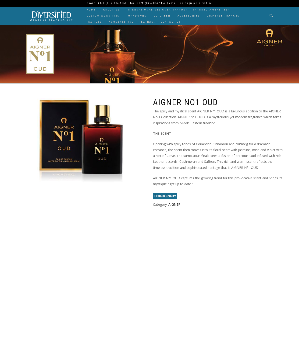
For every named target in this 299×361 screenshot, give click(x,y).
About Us (111, 9)
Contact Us (170, 21)
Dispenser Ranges (223, 15)
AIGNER (174, 204)
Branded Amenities (210, 9)
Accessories (189, 15)
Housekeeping (121, 21)
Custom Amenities (102, 15)
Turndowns (136, 15)
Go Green (162, 15)
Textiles (94, 21)
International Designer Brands (156, 9)
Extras (147, 21)
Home (91, 9)
